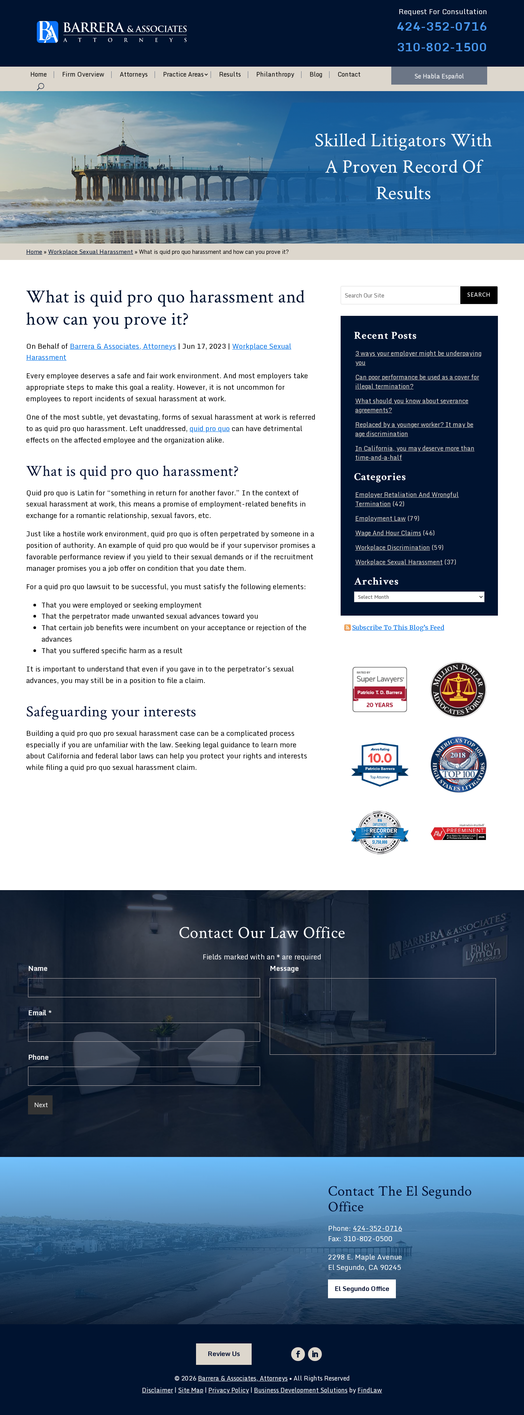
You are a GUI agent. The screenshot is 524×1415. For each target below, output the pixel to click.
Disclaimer (157, 1390)
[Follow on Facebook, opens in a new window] (298, 1354)
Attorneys (134, 74)
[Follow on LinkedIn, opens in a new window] (315, 1354)
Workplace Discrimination (392, 547)
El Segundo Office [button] (362, 1288)
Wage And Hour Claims (388, 533)
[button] (516, 1359)
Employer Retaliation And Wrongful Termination (407, 499)
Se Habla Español (439, 76)
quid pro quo (209, 428)
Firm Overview (83, 74)
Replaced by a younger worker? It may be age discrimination (414, 429)
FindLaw (370, 1390)
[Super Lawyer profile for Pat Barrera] (380, 711)
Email (40, 1012)
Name (38, 968)
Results (230, 74)
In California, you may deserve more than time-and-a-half (415, 452)
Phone (38, 1057)
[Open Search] (40, 86)
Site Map (190, 1390)
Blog (316, 74)
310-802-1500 (442, 47)
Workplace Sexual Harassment (399, 562)
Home (38, 74)
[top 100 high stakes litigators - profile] (458, 790)
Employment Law (380, 518)
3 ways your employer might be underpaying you (418, 358)
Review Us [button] (224, 1353)
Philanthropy (275, 74)
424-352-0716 (442, 26)
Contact (349, 74)
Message (284, 968)
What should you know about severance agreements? (411, 405)
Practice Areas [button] (183, 74)
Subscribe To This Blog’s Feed (398, 627)
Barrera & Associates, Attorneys (123, 346)
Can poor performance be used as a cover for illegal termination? (417, 381)
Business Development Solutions (301, 1390)
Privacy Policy (228, 1390)
